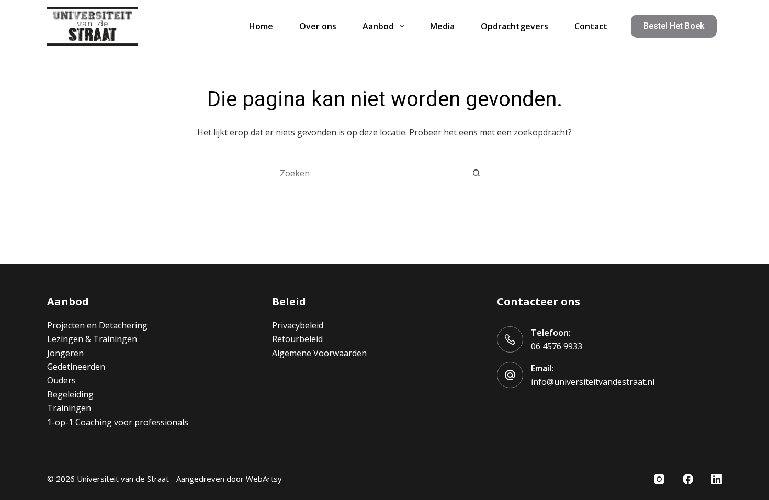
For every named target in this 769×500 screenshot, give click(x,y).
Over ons (317, 26)
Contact (590, 26)
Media (442, 26)
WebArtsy (264, 478)
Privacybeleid (297, 325)
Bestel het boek (673, 26)
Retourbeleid (297, 339)
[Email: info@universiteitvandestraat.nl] (510, 375)
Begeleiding (70, 394)
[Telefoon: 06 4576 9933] (510, 339)
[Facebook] (688, 479)
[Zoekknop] (476, 173)
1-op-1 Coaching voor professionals (117, 422)
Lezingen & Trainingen (92, 339)
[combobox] (371, 173)
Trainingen (69, 408)
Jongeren (65, 353)
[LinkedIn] (716, 479)
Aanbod (378, 26)
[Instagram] (659, 479)
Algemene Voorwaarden (319, 353)
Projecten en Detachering (97, 325)
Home (261, 26)
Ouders (61, 380)
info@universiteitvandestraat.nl (592, 382)
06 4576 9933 (556, 346)
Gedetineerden (76, 366)
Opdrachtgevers (514, 26)
